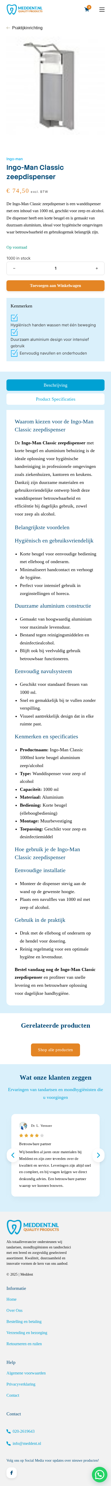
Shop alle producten (55, 1050)
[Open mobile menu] (102, 10)
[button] (99, 1474)
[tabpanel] (55, 707)
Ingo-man (14, 159)
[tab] (55, 385)
